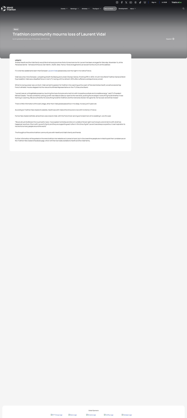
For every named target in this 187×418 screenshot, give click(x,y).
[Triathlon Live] (177, 2)
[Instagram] (117, 3)
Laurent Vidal (52, 71)
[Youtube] (131, 2)
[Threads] (135, 3)
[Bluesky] (145, 3)
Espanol (169, 39)
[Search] (183, 8)
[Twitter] (126, 3)
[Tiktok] (140, 3)
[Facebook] (122, 3)
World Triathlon (8, 8)
